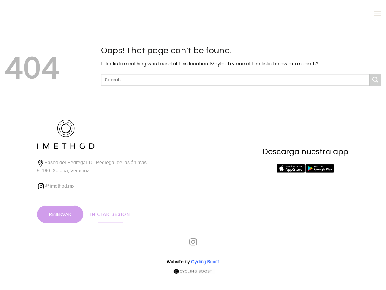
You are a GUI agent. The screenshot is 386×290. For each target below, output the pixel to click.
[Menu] (377, 14)
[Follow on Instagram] (193, 242)
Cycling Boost (205, 262)
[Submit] (375, 80)
